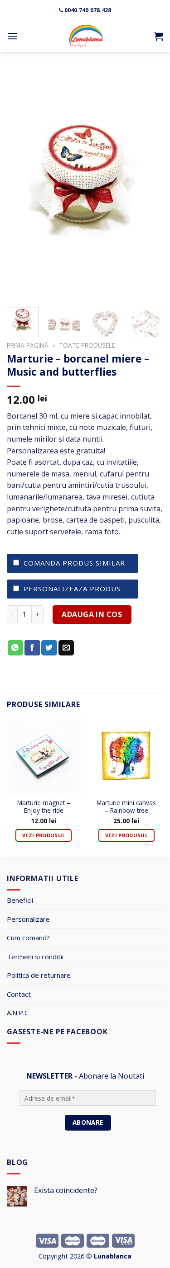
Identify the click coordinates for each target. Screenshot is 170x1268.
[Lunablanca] (85, 36)
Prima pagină (28, 345)
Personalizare (28, 919)
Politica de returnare (39, 975)
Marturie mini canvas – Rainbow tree (126, 807)
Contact (19, 994)
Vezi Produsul (43, 835)
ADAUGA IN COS (92, 614)
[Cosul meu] (158, 36)
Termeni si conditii (35, 956)
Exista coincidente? (65, 1190)
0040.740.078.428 (87, 10)
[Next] (149, 184)
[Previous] (21, 184)
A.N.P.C (18, 1012)
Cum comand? (28, 937)
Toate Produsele (87, 345)
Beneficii (20, 900)
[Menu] (12, 36)
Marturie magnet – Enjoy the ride (43, 807)
